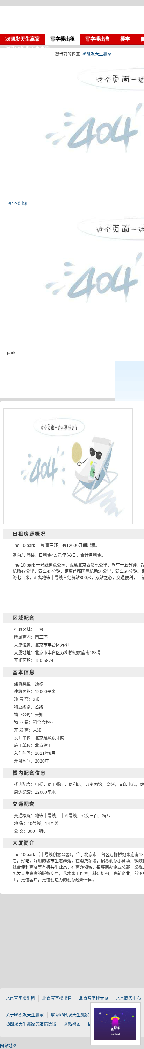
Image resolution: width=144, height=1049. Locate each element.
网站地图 (8, 1045)
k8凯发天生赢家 (59, 20)
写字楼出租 (18, 203)
